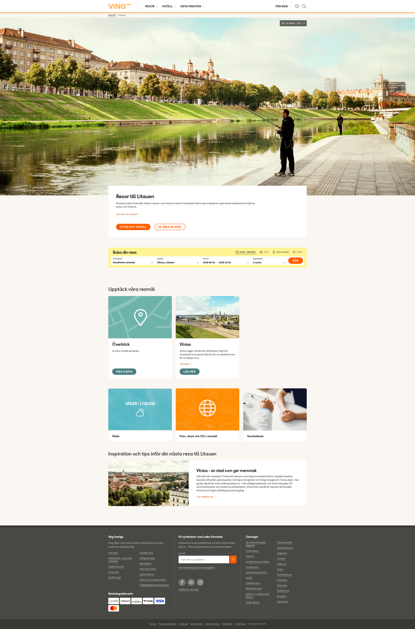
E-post (181, 553)
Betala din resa (254, 588)
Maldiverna (283, 590)
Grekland (282, 580)
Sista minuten (284, 542)
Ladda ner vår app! (188, 589)
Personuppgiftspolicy (167, 624)
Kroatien (281, 596)
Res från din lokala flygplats (256, 544)
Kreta (280, 569)
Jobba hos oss (116, 566)
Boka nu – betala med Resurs (257, 595)
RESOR (149, 6)
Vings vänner (253, 602)
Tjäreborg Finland (212, 624)
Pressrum (113, 572)
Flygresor (282, 553)
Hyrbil (249, 577)
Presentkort (252, 550)
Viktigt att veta (147, 558)
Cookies (152, 624)
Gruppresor (252, 567)
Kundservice (146, 552)
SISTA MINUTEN (190, 6)
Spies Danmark (196, 624)
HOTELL (167, 6)
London (281, 558)
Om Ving (112, 552)
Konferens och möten (257, 561)
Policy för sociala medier (153, 579)
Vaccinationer (147, 574)
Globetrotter (227, 624)
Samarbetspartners (256, 572)
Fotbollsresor (253, 583)
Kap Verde (282, 601)
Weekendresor (285, 547)
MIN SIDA (282, 6)
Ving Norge (183, 624)
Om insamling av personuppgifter (196, 567)
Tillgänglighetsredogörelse (154, 585)
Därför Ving (114, 577)
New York (282, 585)
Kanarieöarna (284, 574)
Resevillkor (146, 563)
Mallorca (281, 563)
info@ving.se (240, 624)
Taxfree (250, 556)
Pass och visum (148, 568)
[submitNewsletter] (233, 559)
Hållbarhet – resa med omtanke (120, 559)
